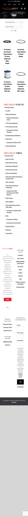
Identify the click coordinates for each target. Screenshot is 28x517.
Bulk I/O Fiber (10, 159)
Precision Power (9, 107)
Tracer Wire (9, 233)
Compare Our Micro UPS (14, 142)
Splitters (8, 230)
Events (20, 272)
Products (20, 255)
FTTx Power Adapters (12, 123)
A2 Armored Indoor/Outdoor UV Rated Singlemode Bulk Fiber (8, 86)
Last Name (20, 340)
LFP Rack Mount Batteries (13, 135)
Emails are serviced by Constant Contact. (20, 375)
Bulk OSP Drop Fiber (11, 162)
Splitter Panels (10, 226)
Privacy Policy (20, 287)
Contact (20, 276)
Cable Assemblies (11, 114)
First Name (20, 332)
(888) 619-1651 (17, 1)
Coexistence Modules (12, 166)
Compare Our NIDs (12, 219)
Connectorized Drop (11, 169)
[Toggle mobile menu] (25, 8)
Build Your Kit (8, 330)
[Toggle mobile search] (21, 8)
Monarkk (14, 402)
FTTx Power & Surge (11, 126)
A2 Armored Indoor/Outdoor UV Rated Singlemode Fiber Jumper (21, 86)
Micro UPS (9, 139)
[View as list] (15, 30)
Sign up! (20, 382)
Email (18, 325)
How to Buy (20, 258)
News (20, 269)
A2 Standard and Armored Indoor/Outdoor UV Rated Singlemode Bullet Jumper (8, 56)
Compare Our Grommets (14, 223)
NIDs (7, 216)
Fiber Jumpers (10, 182)
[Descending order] (22, 22)
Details (8, 42)
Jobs (20, 279)
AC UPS (8, 111)
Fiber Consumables (11, 173)
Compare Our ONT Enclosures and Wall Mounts (12, 192)
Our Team (20, 266)
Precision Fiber (9, 155)
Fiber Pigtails (9, 201)
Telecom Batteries (11, 146)
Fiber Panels (9, 198)
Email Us (7, 345)
